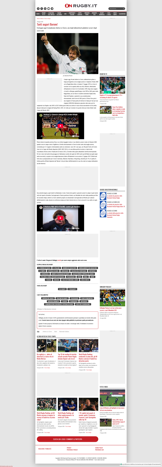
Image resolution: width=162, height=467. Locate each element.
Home (38, 18)
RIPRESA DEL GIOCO (48, 298)
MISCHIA (56, 279)
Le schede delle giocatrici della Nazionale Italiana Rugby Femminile (115, 215)
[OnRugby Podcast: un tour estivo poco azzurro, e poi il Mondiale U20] (112, 298)
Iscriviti (59, 260)
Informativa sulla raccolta (6, 466)
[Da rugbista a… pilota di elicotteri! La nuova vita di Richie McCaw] (46, 346)
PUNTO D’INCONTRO (87, 298)
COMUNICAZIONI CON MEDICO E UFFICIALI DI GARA (59, 304)
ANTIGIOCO (84, 301)
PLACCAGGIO (71, 276)
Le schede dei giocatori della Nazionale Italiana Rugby (114, 197)
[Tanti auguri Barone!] (67, 53)
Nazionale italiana (64, 331)
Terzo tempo (47, 18)
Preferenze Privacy (72, 450)
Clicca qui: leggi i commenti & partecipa (67, 439)
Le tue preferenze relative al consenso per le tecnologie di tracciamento (140, 464)
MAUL (85, 276)
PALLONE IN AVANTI (62, 298)
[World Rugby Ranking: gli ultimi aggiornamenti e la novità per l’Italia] (67, 404)
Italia (55, 331)
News (42, 18)
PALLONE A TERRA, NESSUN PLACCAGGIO (52, 276)
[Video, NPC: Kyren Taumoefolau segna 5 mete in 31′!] (106, 423)
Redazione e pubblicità (44, 449)
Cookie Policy (99, 448)
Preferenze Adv (99, 450)
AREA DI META (85, 279)
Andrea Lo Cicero (47, 331)
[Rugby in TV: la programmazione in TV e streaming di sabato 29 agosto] (112, 85)
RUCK (79, 276)
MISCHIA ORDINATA (53, 301)
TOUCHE (48, 279)
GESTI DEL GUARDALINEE (83, 304)
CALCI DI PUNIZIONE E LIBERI (70, 279)
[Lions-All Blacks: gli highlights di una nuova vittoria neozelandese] (112, 398)
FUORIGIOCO (73, 301)
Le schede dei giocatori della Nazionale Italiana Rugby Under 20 (116, 205)
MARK (92, 276)
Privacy (69, 448)
